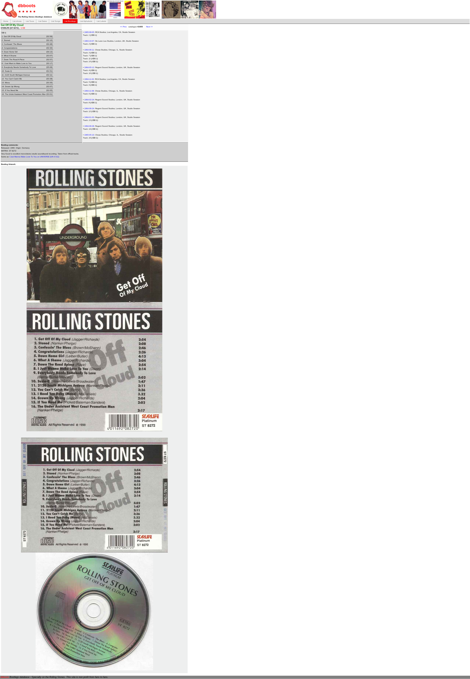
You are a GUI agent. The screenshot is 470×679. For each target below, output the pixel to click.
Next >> (148, 27)
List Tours (30, 21)
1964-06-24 (89, 108)
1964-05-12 (89, 67)
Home (5, 21)
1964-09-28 (89, 126)
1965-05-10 (89, 135)
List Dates (42, 21)
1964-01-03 (89, 117)
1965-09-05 (89, 32)
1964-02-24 (89, 100)
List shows (17, 21)
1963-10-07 (89, 41)
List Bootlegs (70, 21)
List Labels (101, 21)
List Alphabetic (86, 21)
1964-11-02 (89, 79)
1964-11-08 (89, 91)
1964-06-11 (89, 50)
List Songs (55, 21)
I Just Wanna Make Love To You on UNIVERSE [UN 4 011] (34, 157)
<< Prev (123, 27)
